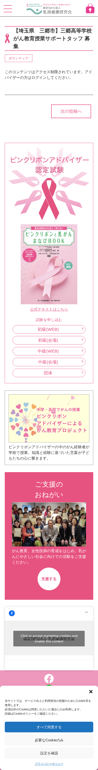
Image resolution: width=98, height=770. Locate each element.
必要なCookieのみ (49, 740)
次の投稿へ (71, 111)
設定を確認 (49, 753)
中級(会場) (48, 362)
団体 (48, 373)
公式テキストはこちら (49, 309)
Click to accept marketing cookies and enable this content (49, 638)
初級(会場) (48, 340)
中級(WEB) (48, 351)
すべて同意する (49, 727)
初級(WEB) (48, 329)
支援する (49, 579)
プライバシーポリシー (49, 764)
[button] (90, 691)
